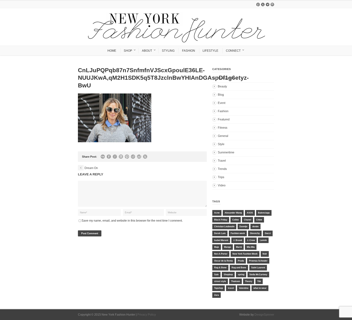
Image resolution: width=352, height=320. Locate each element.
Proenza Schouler (258, 261)
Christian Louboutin (224, 226)
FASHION (188, 50)
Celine (235, 219)
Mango (227, 247)
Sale (216, 274)
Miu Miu (251, 247)
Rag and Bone (239, 267)
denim (255, 226)
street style (220, 281)
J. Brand (237, 240)
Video (221, 185)
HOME (111, 50)
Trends (222, 168)
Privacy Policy (146, 314)
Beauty (222, 86)
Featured (224, 119)
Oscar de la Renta (223, 261)
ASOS (250, 213)
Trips (221, 177)
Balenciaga (264, 213)
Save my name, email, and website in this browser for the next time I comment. (132, 220)
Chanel (247, 219)
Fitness (222, 127)
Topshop (218, 288)
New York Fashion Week (245, 254)
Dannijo (243, 226)
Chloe (259, 219)
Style (221, 144)
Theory (248, 281)
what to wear (260, 288)
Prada (241, 261)
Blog (221, 94)
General (223, 135)
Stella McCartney (258, 274)
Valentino (243, 288)
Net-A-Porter (221, 254)
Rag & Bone (220, 267)
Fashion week (238, 233)
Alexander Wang (233, 213)
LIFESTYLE (210, 50)
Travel (222, 160)
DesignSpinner (264, 314)
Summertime (226, 152)
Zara (216, 295)
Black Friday (220, 219)
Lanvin (263, 240)
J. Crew (251, 240)
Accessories (226, 78)
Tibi (259, 281)
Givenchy (255, 233)
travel (231, 288)
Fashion (223, 111)
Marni (239, 247)
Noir (265, 254)
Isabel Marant (221, 240)
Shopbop (228, 274)
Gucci (268, 233)
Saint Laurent (258, 267)
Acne (217, 213)
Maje (216, 247)
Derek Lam (220, 233)
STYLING (168, 50)
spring (241, 274)
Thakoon (235, 281)
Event (221, 102)
